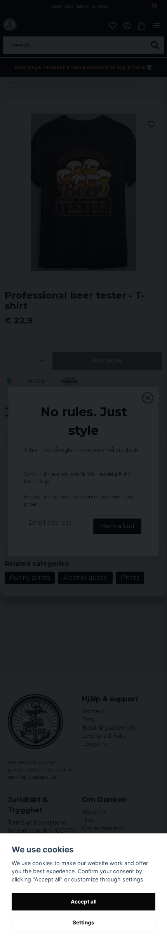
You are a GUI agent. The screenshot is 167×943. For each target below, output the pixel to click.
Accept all (84, 901)
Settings (83, 922)
